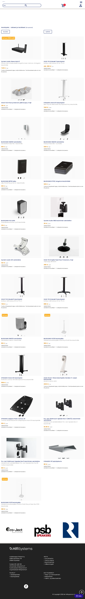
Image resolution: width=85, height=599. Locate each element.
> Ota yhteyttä (48, 558)
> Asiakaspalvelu (15, 574)
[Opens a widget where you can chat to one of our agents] (78, 596)
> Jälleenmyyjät (49, 564)
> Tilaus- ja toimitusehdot (52, 574)
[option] (14, 530)
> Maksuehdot (48, 576)
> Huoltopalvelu (14, 576)
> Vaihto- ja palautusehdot (52, 578)
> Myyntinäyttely (49, 562)
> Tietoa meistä (49, 560)
